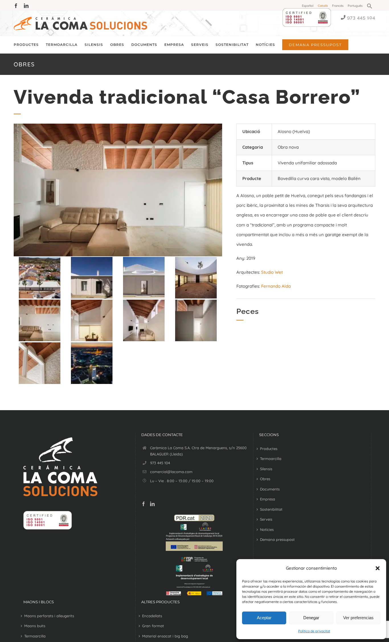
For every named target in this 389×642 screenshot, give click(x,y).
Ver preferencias (358, 617)
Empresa (267, 499)
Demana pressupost (277, 539)
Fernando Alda (276, 286)
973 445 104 (361, 17)
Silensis (266, 469)
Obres (265, 479)
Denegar (311, 617)
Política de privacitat (314, 631)
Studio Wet (272, 272)
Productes (268, 448)
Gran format (153, 625)
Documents (270, 489)
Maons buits (34, 625)
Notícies (267, 529)
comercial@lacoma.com (171, 471)
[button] (377, 568)
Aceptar (264, 617)
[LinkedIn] (152, 504)
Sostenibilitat (271, 509)
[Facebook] (143, 504)
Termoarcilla (270, 458)
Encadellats (152, 616)
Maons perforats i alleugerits (49, 616)
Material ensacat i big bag (165, 636)
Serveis (266, 519)
